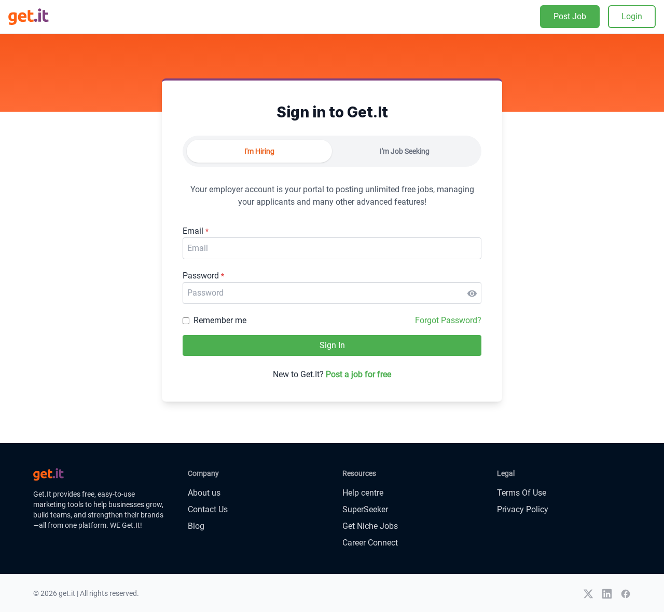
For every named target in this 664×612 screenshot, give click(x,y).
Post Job (570, 16)
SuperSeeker (365, 509)
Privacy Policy (522, 509)
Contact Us (208, 509)
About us (204, 493)
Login (631, 16)
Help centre (362, 493)
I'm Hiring (259, 151)
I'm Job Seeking (405, 151)
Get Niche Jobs (370, 526)
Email (196, 231)
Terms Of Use (521, 493)
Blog (196, 526)
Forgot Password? (448, 320)
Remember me (219, 320)
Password (203, 276)
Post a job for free (358, 374)
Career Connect (370, 543)
